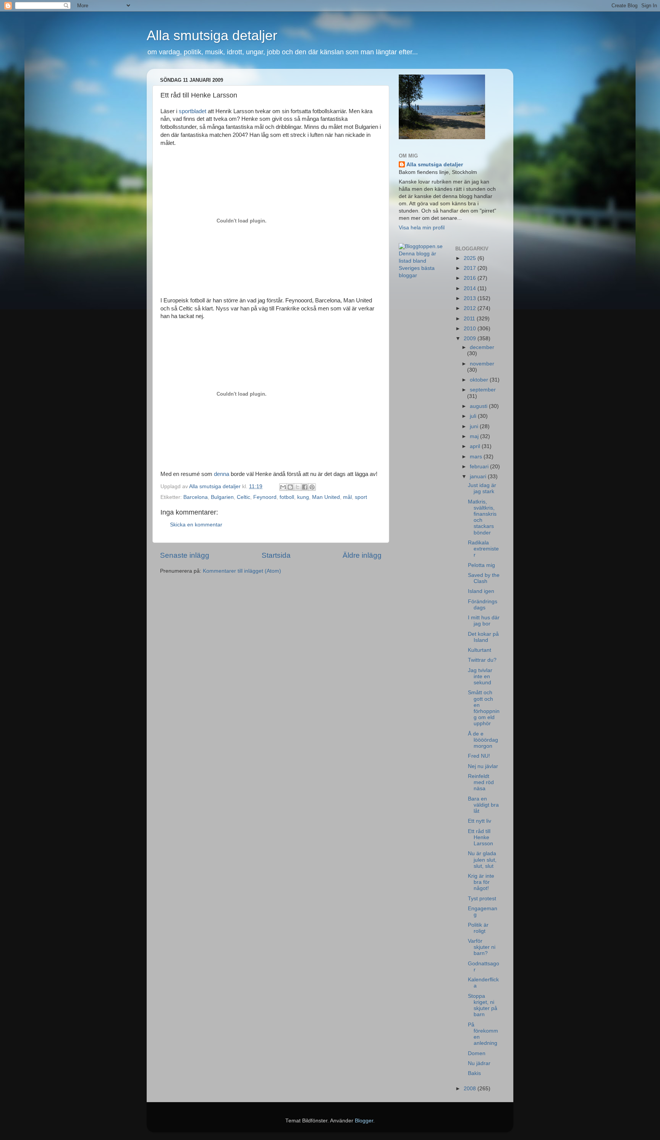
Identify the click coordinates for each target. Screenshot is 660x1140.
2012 (470, 308)
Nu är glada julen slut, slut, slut (482, 860)
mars (477, 457)
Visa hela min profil (422, 228)
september (483, 390)
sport (361, 497)
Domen (476, 1053)
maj (475, 436)
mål (347, 497)
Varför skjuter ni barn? (481, 947)
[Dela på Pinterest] (312, 487)
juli (474, 416)
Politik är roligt (478, 928)
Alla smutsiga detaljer (212, 35)
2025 (470, 258)
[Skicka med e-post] (283, 487)
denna (220, 474)
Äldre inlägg (362, 555)
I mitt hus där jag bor (484, 621)
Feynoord (265, 497)
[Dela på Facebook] (305, 487)
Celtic (243, 497)
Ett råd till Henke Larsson (480, 837)
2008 (470, 1088)
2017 (470, 268)
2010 (470, 328)
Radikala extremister (483, 549)
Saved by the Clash (484, 578)
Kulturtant (479, 650)
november (482, 364)
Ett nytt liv (479, 821)
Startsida (276, 555)
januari (479, 476)
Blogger (364, 1121)
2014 (470, 288)
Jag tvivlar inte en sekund (480, 676)
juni (475, 426)
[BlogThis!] (290, 487)
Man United (326, 497)
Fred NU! (479, 756)
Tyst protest (482, 898)
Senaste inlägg (184, 555)
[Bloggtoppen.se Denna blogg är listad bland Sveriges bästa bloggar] (421, 275)
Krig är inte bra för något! (481, 882)
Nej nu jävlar (483, 766)
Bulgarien (222, 497)
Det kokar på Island (483, 637)
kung (303, 497)
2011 (470, 319)
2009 (470, 338)
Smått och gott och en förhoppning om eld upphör (484, 708)
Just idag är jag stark (482, 488)
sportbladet (192, 111)
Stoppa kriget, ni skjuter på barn (482, 1005)
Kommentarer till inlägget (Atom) (242, 571)
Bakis (474, 1073)
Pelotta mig (481, 565)
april (476, 446)
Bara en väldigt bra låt (483, 805)
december (482, 347)
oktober (480, 380)
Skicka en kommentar (196, 525)
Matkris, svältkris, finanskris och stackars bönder (482, 517)
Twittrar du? (482, 660)
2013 (470, 298)
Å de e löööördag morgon (483, 740)
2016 (470, 278)
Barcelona (195, 497)
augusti (479, 406)
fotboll (287, 497)
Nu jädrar (479, 1063)
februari (480, 466)
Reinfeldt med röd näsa (481, 782)
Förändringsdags (482, 605)
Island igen (481, 591)
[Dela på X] (297, 487)
